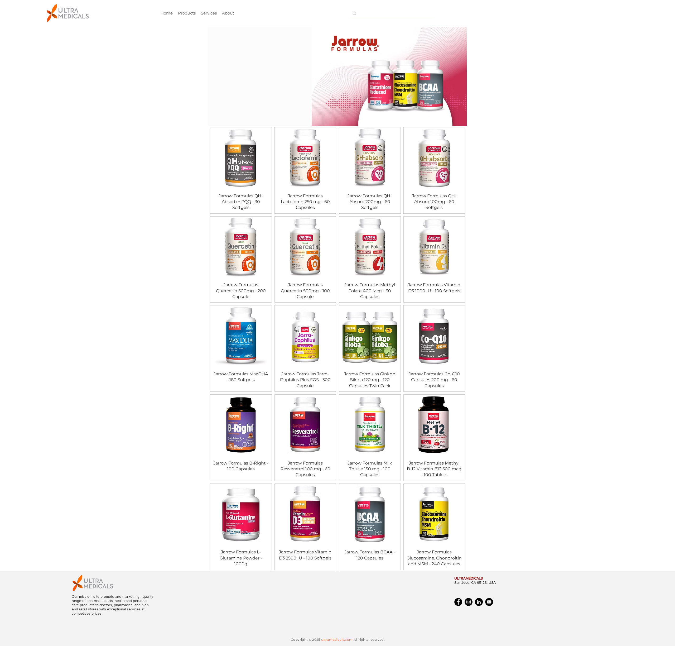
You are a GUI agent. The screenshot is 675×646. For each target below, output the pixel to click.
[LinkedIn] (479, 602)
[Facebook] (458, 602)
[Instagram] (468, 602)
